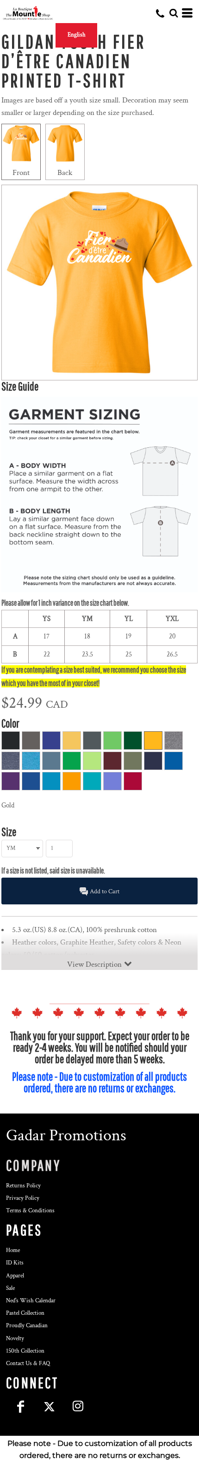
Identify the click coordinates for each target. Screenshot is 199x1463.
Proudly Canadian (27, 1326)
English (77, 35)
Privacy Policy (22, 1198)
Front (21, 173)
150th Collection (25, 1351)
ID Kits (15, 1263)
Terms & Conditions (30, 1211)
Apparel (15, 1276)
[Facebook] (20, 1406)
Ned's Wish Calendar (31, 1301)
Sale (10, 1288)
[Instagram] (78, 1406)
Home (13, 1250)
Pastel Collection (25, 1313)
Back (64, 173)
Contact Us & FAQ (28, 1363)
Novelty (15, 1339)
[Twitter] (49, 1406)
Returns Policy (23, 1186)
